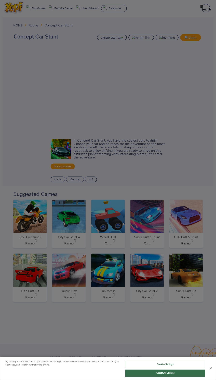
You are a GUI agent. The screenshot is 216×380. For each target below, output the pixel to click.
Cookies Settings (165, 364)
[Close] (210, 368)
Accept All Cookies (165, 373)
